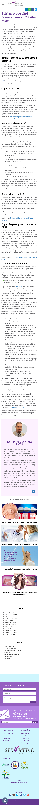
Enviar (33, 702)
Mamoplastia (25, 733)
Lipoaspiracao (25, 740)
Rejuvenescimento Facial (11, 618)
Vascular (5, 743)
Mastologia (6, 738)
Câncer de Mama (9, 616)
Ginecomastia (25, 738)
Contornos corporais (10, 624)
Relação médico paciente (11, 634)
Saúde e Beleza (8, 626)
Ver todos (7, 658)
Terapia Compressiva (10, 630)
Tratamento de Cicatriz (10, 632)
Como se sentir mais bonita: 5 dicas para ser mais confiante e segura (19, 593)
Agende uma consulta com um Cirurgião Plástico (19, 544)
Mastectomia (25, 736)
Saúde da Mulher (9, 620)
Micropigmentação (9, 646)
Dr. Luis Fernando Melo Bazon (19, 443)
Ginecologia (6, 740)
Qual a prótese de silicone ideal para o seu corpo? (20, 523)
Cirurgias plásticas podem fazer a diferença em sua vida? (19, 570)
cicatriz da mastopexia (19, 407)
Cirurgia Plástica (8, 733)
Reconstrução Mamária (10, 614)
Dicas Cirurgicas (8, 628)
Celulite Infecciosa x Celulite (11, 654)
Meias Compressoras (10, 648)
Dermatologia (7, 736)
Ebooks (19, 643)
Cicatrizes (7, 652)
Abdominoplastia (26, 743)
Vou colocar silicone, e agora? (12, 650)
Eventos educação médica (11, 622)
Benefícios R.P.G (8, 656)
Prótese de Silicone (9, 612)
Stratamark (19, 287)
